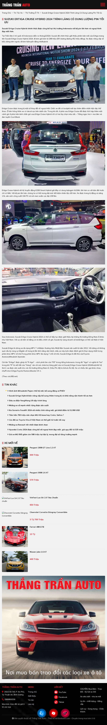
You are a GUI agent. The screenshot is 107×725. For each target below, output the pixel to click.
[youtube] (56, 692)
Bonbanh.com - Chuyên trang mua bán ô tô (76, 718)
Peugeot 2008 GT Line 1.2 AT (43, 447)
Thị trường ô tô (32, 13)
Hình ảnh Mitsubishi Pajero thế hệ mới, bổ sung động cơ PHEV (36, 391)
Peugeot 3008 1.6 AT (39, 472)
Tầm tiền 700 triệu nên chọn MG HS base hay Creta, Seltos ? (36, 415)
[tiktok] (56, 702)
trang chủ (6, 13)
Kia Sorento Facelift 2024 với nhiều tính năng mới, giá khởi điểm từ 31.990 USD (44, 410)
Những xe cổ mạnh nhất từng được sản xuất (28, 405)
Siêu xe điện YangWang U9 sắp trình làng (27, 400)
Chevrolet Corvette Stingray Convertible (48, 512)
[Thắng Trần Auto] (16, 4)
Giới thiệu (32, 696)
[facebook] (56, 697)
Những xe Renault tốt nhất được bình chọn (28, 425)
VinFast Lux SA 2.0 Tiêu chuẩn (44, 497)
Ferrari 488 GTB (37, 527)
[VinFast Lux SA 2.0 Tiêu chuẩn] (15, 500)
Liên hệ (31, 704)
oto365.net (12, 376)
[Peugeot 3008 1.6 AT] (15, 482)
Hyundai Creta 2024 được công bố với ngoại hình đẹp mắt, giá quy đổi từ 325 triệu (45, 429)
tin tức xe (18, 13)
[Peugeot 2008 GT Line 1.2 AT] (15, 457)
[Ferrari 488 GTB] (15, 536)
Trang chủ (32, 692)
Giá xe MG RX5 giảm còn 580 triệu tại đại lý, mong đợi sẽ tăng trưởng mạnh (42, 434)
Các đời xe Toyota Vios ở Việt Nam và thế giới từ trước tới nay (36, 420)
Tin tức (31, 700)
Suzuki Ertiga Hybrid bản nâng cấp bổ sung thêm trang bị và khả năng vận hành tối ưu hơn (50, 396)
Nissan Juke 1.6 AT (38, 552)
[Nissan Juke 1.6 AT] (15, 561)
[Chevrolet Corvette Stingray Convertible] (15, 514)
